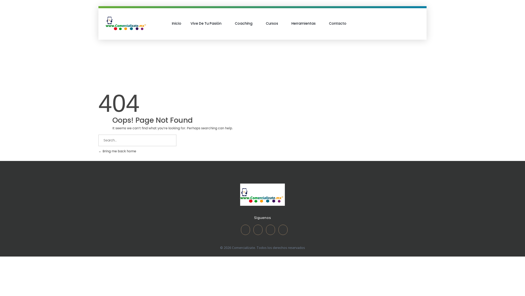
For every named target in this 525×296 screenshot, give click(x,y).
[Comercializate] (126, 22)
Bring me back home (119, 151)
